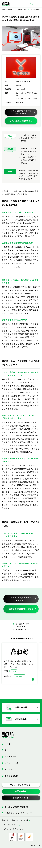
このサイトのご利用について (12, 829)
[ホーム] (5, 4)
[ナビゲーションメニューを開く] (38, 4)
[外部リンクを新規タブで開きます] (21, 837)
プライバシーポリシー (10, 825)
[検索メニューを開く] (31, 3)
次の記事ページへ (19, 629)
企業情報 (5, 820)
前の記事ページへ (23, 624)
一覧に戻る (21, 626)
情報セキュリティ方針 (20, 820)
